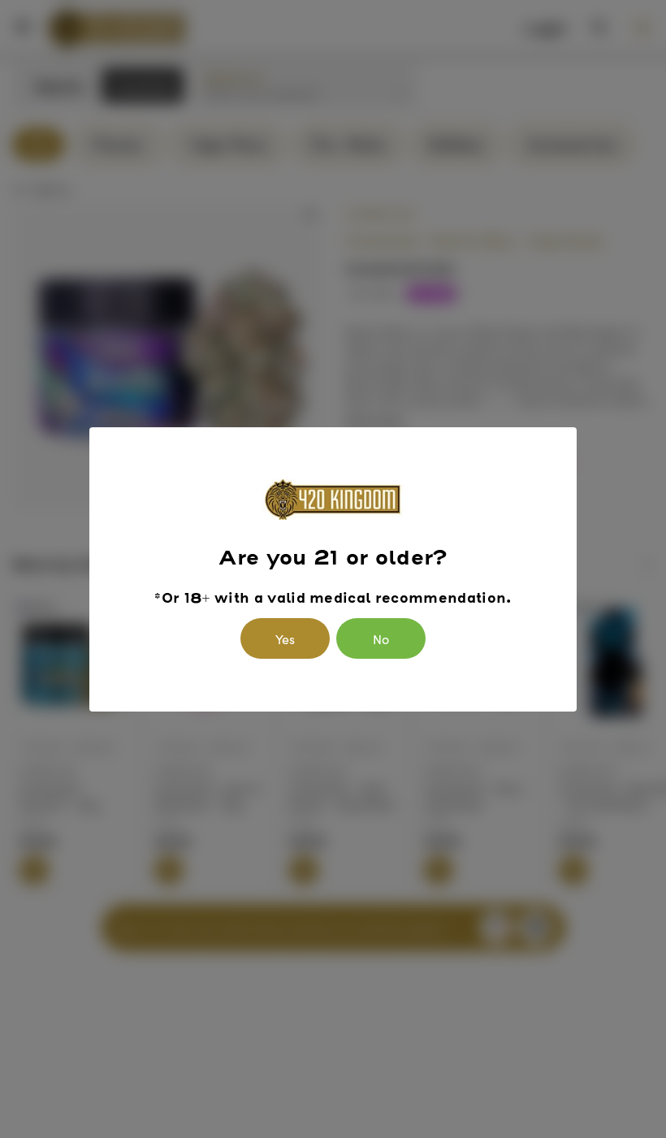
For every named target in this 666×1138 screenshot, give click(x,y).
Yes (285, 638)
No (381, 638)
